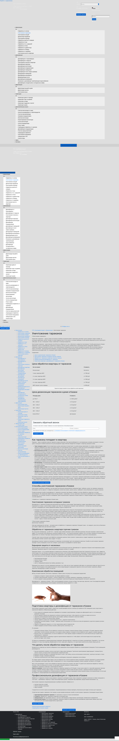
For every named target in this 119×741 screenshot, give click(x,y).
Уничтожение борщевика (12, 314)
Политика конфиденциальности (21, 736)
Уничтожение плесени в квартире (26, 718)
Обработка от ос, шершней (13, 192)
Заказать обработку (38, 703)
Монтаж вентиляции (11, 292)
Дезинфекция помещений (12, 226)
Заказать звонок (5, 328)
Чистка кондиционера (11, 300)
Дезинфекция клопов (47, 714)
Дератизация (19, 402)
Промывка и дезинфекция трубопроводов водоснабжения (12, 240)
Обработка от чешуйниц (12, 200)
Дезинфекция (19, 357)
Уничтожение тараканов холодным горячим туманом (48, 356)
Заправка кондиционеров (12, 290)
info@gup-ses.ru (66, 326)
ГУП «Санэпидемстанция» (38, 330)
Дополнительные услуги (21, 426)
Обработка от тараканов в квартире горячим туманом (48, 358)
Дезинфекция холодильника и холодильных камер (11, 246)
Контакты (5, 322)
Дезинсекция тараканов (48, 713)
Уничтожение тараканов (12, 180)
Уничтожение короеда (11, 185)
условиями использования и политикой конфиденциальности (70, 430)
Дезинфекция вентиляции (12, 220)
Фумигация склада (11, 270)
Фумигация (18, 410)
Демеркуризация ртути (12, 235)
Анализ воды (9, 318)
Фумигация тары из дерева (13, 268)
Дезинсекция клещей (47, 717)
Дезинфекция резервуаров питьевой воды (23, 389)
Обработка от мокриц (11, 198)
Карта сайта (16, 734)
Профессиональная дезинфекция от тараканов (46, 359)
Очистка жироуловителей (12, 311)
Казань (25, 154)
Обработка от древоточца (12, 196)
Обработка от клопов (11, 178)
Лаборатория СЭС (10, 316)
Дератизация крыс (70, 714)
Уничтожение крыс (10, 259)
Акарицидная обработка (12, 313)
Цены (4, 320)
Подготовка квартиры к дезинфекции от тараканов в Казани (50, 361)
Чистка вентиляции (11, 298)
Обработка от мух (10, 191)
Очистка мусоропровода (12, 289)
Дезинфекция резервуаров (13, 237)
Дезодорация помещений (12, 231)
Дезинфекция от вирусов (12, 213)
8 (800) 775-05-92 (5, 326)
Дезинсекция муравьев (12, 183)
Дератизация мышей (70, 713)
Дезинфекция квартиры (12, 218)
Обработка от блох (11, 194)
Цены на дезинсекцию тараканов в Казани (45, 355)
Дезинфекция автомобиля (12, 233)
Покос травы (9, 302)
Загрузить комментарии (69, 709)
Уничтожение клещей (11, 181)
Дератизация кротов (11, 257)
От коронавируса (22, 715)
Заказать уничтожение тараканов (41, 482)
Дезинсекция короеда (47, 719)
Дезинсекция (19, 330)
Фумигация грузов (10, 276)
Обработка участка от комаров (49, 723)
